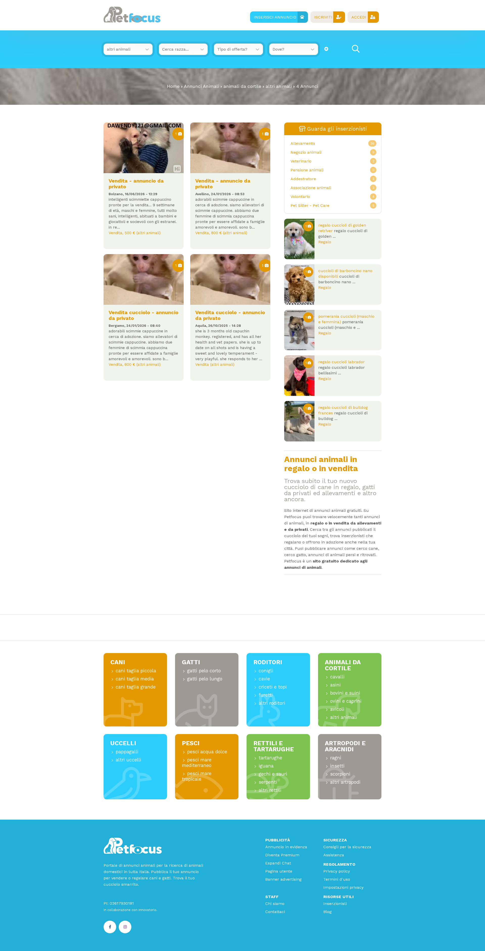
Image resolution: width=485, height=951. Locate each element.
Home (173, 86)
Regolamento (339, 864)
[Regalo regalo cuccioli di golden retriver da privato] (299, 239)
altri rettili (270, 790)
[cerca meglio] (326, 49)
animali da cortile (242, 86)
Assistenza (333, 855)
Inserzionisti (335, 903)
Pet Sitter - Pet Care (309, 205)
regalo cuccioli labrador (341, 361)
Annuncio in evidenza (286, 846)
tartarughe (270, 757)
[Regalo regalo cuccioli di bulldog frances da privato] (299, 421)
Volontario (300, 196)
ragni (335, 757)
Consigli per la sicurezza (347, 846)
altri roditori (272, 703)
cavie (264, 678)
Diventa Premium (282, 855)
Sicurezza (335, 840)
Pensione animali (307, 170)
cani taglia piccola (136, 670)
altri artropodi (345, 782)
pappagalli (127, 751)
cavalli (337, 676)
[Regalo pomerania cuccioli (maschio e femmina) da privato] (299, 330)
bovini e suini (345, 693)
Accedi (358, 17)
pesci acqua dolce (207, 751)
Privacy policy (336, 871)
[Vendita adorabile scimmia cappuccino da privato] (230, 279)
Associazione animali (310, 187)
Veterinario (300, 161)
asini (335, 684)
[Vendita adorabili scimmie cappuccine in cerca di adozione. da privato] (230, 148)
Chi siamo (274, 903)
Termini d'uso (336, 879)
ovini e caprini (345, 701)
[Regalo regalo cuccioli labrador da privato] (299, 375)
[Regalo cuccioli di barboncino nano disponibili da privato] (299, 284)
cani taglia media (135, 678)
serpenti (268, 782)
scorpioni (340, 774)
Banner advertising (283, 879)
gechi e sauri (273, 774)
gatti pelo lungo (204, 678)
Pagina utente (278, 871)
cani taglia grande (136, 687)
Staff (272, 896)
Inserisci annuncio (275, 17)
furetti (266, 695)
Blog (327, 911)
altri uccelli (128, 759)
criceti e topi (273, 687)
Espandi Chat (278, 863)
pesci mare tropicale (196, 776)
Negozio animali (306, 152)
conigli (266, 670)
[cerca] (355, 49)
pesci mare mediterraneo (196, 762)
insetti (337, 765)
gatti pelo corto (204, 670)
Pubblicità (277, 840)
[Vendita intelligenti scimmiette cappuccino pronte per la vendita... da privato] (144, 148)
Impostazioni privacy (343, 887)
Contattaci (275, 911)
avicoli (337, 709)
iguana (266, 765)
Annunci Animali (201, 86)
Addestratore (303, 178)
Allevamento (302, 143)
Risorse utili (338, 896)
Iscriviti (323, 17)
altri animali (279, 86)
